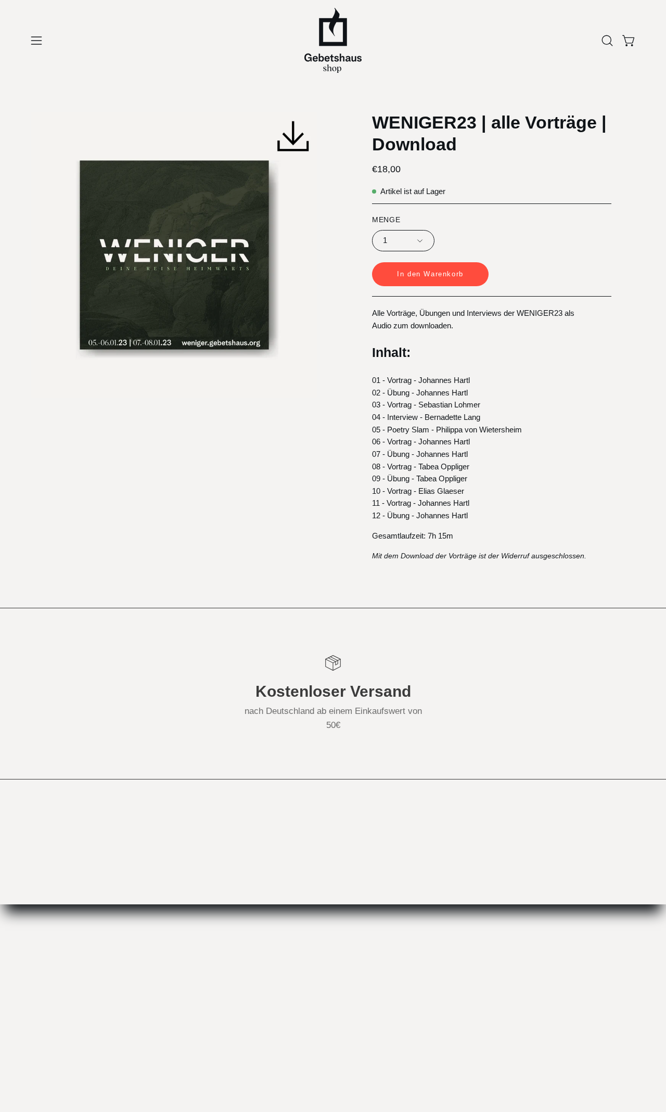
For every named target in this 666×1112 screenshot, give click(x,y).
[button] (607, 41)
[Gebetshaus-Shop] (333, 40)
